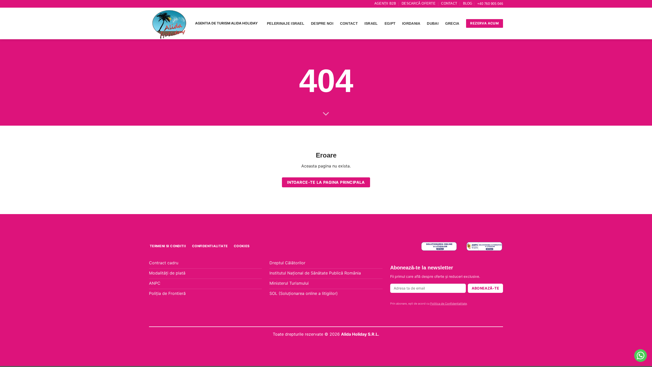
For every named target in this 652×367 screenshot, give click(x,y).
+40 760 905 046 (490, 4)
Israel (371, 23)
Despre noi (322, 23)
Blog (467, 3)
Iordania (411, 23)
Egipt (390, 23)
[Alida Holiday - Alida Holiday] (169, 23)
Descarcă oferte (419, 3)
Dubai (432, 23)
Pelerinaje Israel (285, 23)
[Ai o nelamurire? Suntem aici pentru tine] (640, 355)
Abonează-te (485, 288)
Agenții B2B (385, 3)
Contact (449, 3)
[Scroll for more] (326, 114)
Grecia (452, 23)
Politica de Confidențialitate (448, 303)
